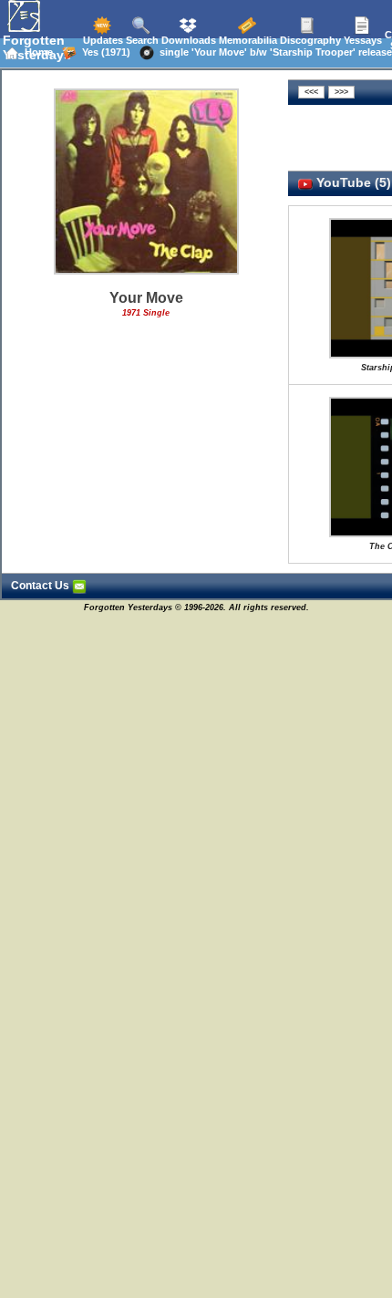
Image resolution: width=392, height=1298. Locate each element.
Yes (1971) (103, 52)
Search (141, 40)
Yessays (361, 40)
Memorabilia (246, 40)
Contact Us (41, 585)
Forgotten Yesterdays (37, 47)
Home (36, 52)
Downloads (187, 40)
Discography (309, 40)
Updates (101, 40)
